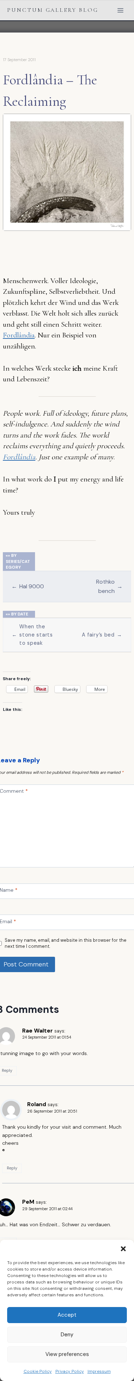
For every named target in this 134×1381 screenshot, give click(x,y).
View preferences (67, 1354)
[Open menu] (120, 10)
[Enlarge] (121, 123)
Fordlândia (19, 335)
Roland (36, 1104)
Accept (67, 1314)
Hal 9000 (27, 586)
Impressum (99, 1371)
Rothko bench (109, 586)
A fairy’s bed (102, 635)
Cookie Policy (38, 1371)
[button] (123, 1248)
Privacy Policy (69, 1371)
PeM (28, 1202)
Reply (12, 1168)
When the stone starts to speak (32, 634)
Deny (67, 1334)
